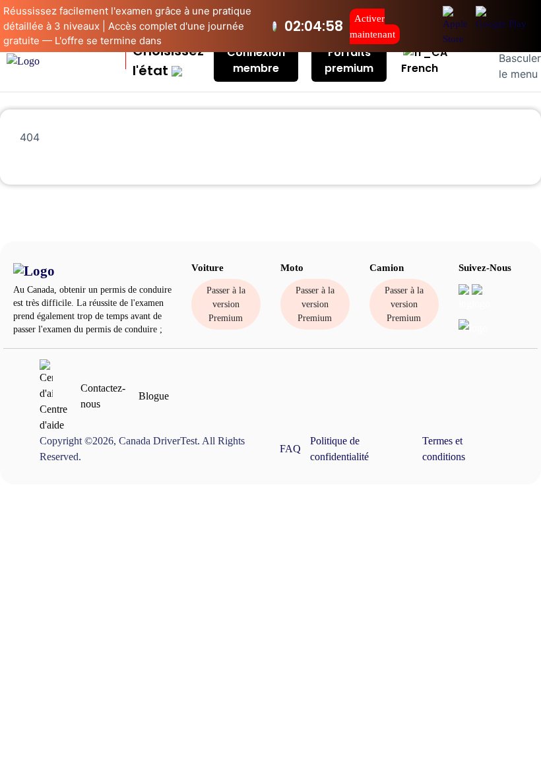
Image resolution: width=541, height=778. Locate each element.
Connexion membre (256, 60)
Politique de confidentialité (339, 448)
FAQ (290, 448)
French (419, 68)
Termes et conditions (443, 448)
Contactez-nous (102, 395)
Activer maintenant (372, 26)
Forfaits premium (349, 60)
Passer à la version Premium (226, 304)
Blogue (154, 396)
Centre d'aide (53, 417)
